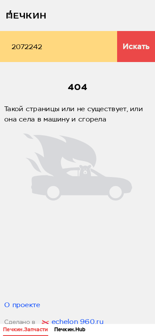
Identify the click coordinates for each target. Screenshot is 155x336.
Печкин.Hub (70, 329)
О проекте (22, 305)
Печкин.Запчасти (25, 329)
